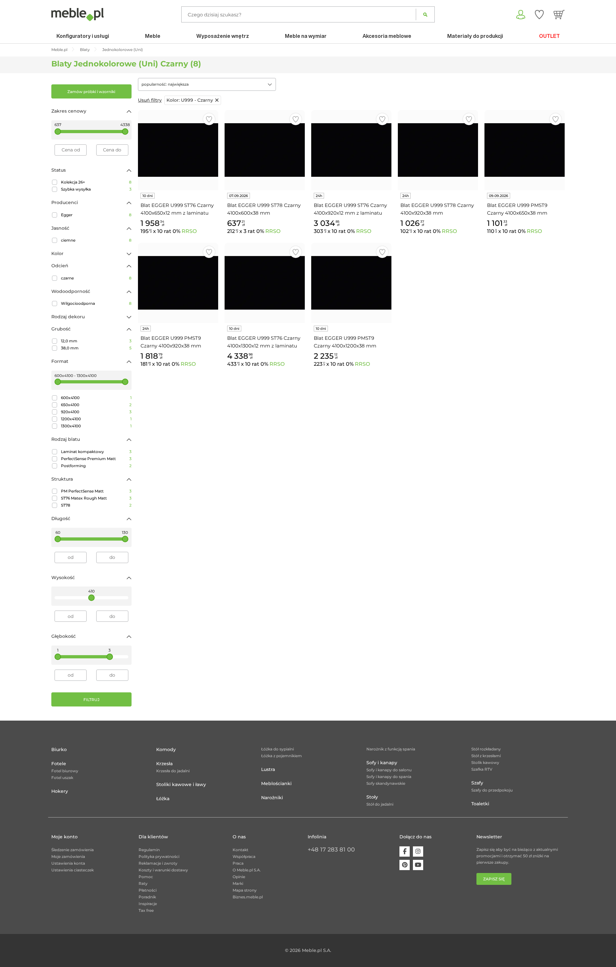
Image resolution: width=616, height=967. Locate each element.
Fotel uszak (62, 777)
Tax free (146, 910)
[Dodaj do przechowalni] (209, 119)
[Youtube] (418, 865)
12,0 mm (96, 340)
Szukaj (425, 14)
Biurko (59, 749)
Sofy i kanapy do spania (388, 776)
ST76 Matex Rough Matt (96, 498)
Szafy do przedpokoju (492, 790)
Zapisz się (494, 879)
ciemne (96, 240)
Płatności (148, 890)
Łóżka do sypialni (277, 749)
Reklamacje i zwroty (158, 863)
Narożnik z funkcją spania (390, 749)
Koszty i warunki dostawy (163, 870)
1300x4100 (96, 426)
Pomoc (146, 876)
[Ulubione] (539, 14)
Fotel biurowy (64, 770)
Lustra (268, 769)
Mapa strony (245, 890)
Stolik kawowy (485, 762)
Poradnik (147, 896)
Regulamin (149, 849)
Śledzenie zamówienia (72, 849)
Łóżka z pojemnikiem (281, 755)
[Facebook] (404, 851)
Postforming (96, 465)
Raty (143, 883)
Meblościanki (276, 783)
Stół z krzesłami (486, 755)
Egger (96, 214)
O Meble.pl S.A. (247, 870)
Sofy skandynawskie (385, 783)
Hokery (59, 791)
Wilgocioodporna (96, 303)
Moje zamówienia (68, 856)
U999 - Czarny (190, 100)
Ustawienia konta (68, 863)
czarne (96, 278)
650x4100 (96, 404)
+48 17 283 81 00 (331, 849)
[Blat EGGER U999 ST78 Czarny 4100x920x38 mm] (438, 150)
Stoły (372, 797)
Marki (238, 883)
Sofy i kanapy (381, 763)
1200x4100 (96, 418)
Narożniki (272, 797)
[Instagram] (418, 851)
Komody (166, 749)
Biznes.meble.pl (248, 896)
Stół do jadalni (379, 804)
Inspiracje (148, 903)
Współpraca (244, 856)
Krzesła (164, 763)
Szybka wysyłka (96, 189)
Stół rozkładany (486, 749)
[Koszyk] (559, 14)
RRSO (189, 231)
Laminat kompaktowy (96, 451)
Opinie (239, 876)
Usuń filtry (150, 100)
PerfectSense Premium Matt (96, 458)
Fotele (58, 763)
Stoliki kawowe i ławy (181, 784)
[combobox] (207, 84)
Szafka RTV (481, 769)
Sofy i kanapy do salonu (389, 769)
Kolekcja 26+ (96, 182)
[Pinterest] (404, 865)
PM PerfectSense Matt (96, 491)
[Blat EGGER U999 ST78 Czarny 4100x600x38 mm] (265, 150)
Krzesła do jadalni (173, 770)
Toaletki (480, 804)
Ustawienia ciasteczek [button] (72, 870)
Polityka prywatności (159, 856)
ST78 (96, 505)
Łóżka (162, 798)
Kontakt (240, 849)
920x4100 (96, 411)
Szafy (477, 783)
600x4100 (96, 397)
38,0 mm (96, 348)
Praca (238, 863)
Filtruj (91, 699)
